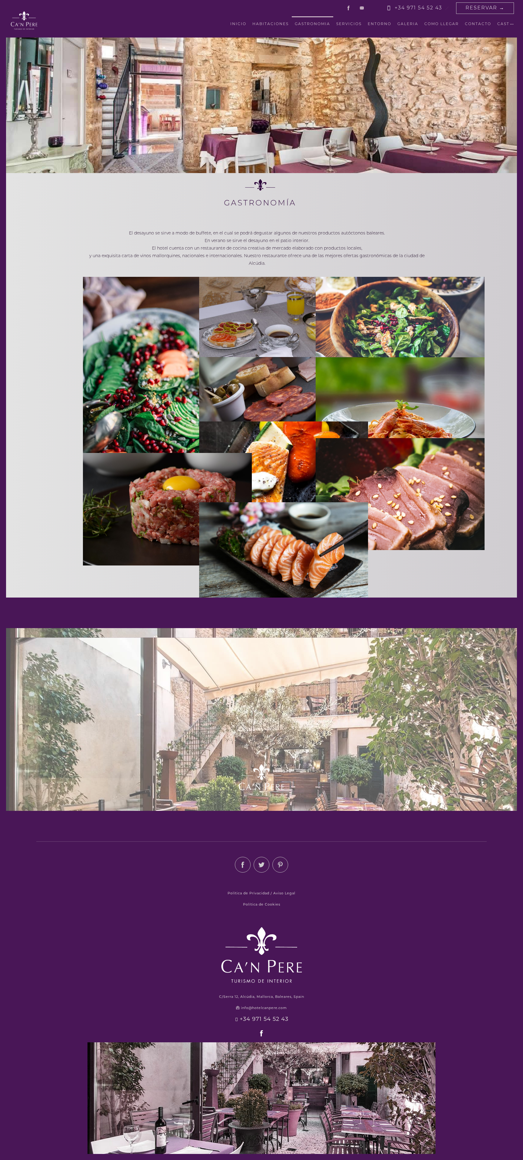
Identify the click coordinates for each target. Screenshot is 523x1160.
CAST (503, 24)
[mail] (361, 8)
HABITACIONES (270, 24)
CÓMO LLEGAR (441, 24)
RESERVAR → (485, 8)
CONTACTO (478, 24)
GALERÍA (407, 24)
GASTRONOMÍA (312, 24)
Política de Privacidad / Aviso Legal (261, 893)
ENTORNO (379, 24)
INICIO (238, 24)
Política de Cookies (261, 904)
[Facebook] (348, 8)
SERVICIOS (349, 24)
